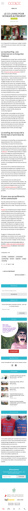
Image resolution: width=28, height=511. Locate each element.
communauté (19, 256)
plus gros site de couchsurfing (12, 71)
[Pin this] (13, 264)
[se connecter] (19, 509)
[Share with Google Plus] (11, 264)
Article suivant (20, 274)
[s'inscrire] (25, 509)
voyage (24, 258)
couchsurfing (5, 258)
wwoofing (4, 260)
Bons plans (14, 18)
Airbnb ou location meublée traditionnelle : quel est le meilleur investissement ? (18, 403)
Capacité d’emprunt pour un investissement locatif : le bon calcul (17, 395)
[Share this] (6, 264)
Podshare (3, 209)
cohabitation (11, 256)
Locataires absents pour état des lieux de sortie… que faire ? (18, 376)
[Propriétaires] (14, 509)
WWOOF (4, 151)
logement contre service (11, 187)
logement (18, 258)
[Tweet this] (8, 264)
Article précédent (9, 271)
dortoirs (12, 258)
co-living (4, 256)
